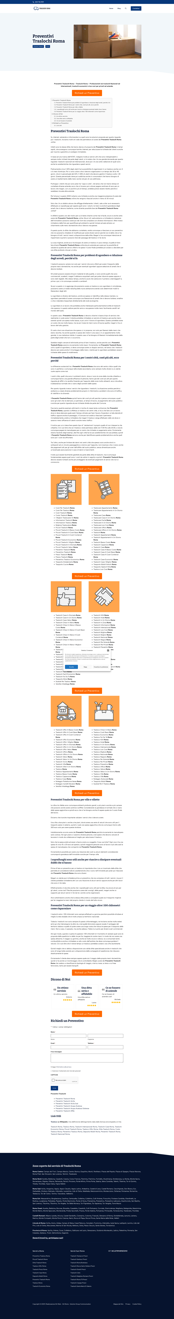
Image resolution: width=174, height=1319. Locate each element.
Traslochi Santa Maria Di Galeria (81, 1286)
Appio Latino (76, 1189)
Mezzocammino (96, 1191)
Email (53, 1043)
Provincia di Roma (40, 1230)
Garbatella (36, 1191)
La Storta (126, 1179)
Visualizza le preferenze (101, 667)
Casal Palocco (79, 1223)
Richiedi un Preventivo (87, 93)
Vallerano (69, 1194)
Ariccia (60, 1216)
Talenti (115, 1181)
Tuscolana (61, 1194)
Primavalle (108, 1211)
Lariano (133, 1216)
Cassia (66, 1179)
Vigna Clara (50, 1184)
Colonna (88, 1216)
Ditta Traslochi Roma (107, 1129)
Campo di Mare (68, 1223)
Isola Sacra (114, 1223)
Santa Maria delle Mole (104, 1218)
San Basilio (135, 1201)
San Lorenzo (57, 1174)
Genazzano (91, 1230)
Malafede (86, 1191)
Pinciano (72, 1181)
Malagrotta (128, 1208)
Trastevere (73, 1174)
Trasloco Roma (68, 1127)
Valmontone (56, 1233)
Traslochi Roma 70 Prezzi (79, 1279)
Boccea (59, 1208)
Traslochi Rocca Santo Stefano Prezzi (83, 1266)
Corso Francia (75, 1179)
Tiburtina (46, 1203)
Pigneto (59, 1201)
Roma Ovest (37, 1208)
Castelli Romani (39, 1216)
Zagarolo (65, 1233)
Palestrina (123, 1230)
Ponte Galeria (90, 1211)
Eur (134, 1189)
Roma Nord (37, 1179)
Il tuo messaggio (56, 1052)
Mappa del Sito (118, 1304)
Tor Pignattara (86, 1203)
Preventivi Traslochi (38, 46)
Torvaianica (110, 1226)
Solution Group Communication (80, 1304)
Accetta (71, 667)
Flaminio (91, 1179)
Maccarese (51, 1226)
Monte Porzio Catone (60, 1218)
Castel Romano (107, 1189)
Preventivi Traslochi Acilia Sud (67, 1104)
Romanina (133, 1191)
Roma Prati (37, 1174)
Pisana (81, 1211)
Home (111, 8)
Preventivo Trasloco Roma (72, 1132)
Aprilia (50, 1230)
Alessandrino (46, 1199)
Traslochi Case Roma (106, 1127)
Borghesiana (56, 1199)
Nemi (71, 1218)
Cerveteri (89, 1223)
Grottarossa (117, 1179)
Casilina (65, 1199)
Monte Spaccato (49, 1211)
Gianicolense (110, 1208)
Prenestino (100, 1201)
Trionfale (42, 1184)
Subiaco (43, 1233)
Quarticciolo (125, 1201)
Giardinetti (129, 1199)
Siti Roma (65, 1304)
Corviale (101, 1208)
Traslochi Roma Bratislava (79, 1263)
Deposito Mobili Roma (91, 1132)
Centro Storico (74, 1172)
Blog (119, 8)
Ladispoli (123, 1223)
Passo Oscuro (89, 1226)
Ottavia (51, 1181)
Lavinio (130, 1223)
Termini (65, 1174)
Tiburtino (53, 1203)
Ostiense (117, 1191)
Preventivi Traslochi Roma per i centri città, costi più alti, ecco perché (77, 105)
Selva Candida (107, 1181)
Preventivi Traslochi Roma (62, 100)
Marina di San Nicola (64, 1226)
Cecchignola (118, 1189)
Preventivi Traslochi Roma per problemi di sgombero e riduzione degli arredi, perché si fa (83, 102)
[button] (108, 650)
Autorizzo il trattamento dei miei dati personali (66, 1071)
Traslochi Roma (56, 1127)
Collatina (81, 1199)
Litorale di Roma (39, 1223)
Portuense (125, 1191)
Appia (56, 1189)
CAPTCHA (54, 1075)
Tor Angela (62, 1203)
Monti (90, 1172)
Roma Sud (36, 1189)
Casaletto (73, 1208)
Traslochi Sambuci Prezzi (79, 1259)
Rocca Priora (90, 1218)
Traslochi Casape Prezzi (78, 1283)
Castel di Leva (95, 1189)
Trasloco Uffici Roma (90, 1129)
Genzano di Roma (106, 1216)
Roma (47, 46)
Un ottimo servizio (62, 116)
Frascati (95, 1216)
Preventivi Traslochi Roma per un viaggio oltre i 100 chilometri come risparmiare (80, 111)
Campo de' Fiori (50, 1172)
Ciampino (80, 1216)
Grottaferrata (118, 1216)
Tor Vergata (106, 1203)
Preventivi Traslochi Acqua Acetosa (69, 1106)
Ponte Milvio (80, 1181)
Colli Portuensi (91, 1208)
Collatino (88, 1199)
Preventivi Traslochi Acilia (65, 1101)
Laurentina (67, 1191)
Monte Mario (37, 1211)
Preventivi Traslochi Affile (65, 1111)
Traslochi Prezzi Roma (40, 1269)
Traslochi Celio (75, 1273)
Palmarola (58, 1181)
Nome (52, 1039)
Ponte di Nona (81, 1201)
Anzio (53, 1223)
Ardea (58, 1223)
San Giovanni (47, 1174)
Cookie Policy (136, 1304)
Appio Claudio (65, 1189)
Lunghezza (43, 1201)
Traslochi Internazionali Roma (86, 1127)
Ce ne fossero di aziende (64, 121)
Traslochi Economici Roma (41, 1286)
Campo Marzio (62, 1172)
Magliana (119, 1208)
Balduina (51, 1179)
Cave (61, 1230)
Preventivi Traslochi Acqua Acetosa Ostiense (72, 1108)
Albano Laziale (51, 1216)
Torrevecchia (118, 1211)
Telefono (91, 1043)
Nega (85, 667)
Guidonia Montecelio (104, 1230)
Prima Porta (90, 1181)
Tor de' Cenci (46, 1194)
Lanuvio (127, 1216)
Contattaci (136, 8)
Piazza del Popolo (108, 1172)
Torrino (54, 1194)
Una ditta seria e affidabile (65, 118)
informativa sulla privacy (64, 1067)
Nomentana (37, 1181)
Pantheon (97, 1172)
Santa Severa (100, 1226)
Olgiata (45, 1181)
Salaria (98, 1181)
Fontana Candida (117, 1199)
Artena (55, 1230)
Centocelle (73, 1199)
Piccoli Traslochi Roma (73, 1129)
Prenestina (91, 1201)
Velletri (116, 1218)
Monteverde (60, 1211)
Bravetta (66, 1208)
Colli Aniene (97, 1199)
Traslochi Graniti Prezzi (78, 1269)
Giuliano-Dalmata (48, 1191)
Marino (35, 1218)
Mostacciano (108, 1191)
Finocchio (107, 1199)
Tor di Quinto (131, 1181)
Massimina (137, 1208)
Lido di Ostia (77, 1191)
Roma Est (36, 1199)
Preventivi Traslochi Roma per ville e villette (69, 107)
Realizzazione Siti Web (53, 1304)
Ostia (81, 1226)
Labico (115, 1230)
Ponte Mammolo (69, 1201)
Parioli (65, 1181)
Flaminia (84, 1179)
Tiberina (122, 1181)
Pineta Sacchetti (72, 1211)
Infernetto (59, 1191)
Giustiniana (107, 1179)
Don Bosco (128, 1189)
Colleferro (67, 1230)
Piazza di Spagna (122, 1172)
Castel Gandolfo (70, 1216)
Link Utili (59, 125)
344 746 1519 (39, 2)
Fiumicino (97, 1223)
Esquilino (84, 1172)
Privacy (128, 1304)
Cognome (91, 1039)
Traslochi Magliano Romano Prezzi (82, 1276)
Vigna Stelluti (60, 1184)
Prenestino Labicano (112, 1201)
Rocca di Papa (79, 1218)
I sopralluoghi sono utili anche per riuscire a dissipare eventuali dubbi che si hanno (81, 109)
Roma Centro (38, 1172)
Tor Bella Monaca (73, 1203)
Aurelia (44, 1179)
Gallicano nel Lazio (79, 1230)
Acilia (43, 1189)
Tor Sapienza (97, 1203)
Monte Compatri (45, 1218)
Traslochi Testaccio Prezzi (79, 1256)
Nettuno (75, 1226)
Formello (99, 1179)
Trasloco (54, 1122)
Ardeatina (85, 1189)
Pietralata (51, 1201)
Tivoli (49, 1233)
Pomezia (130, 1230)
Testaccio (36, 1194)
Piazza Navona (134, 1172)
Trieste (35, 1184)
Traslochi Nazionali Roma (60, 1134)
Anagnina (49, 1189)
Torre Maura (116, 1203)
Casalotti (59, 1179)
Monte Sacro (135, 1179)
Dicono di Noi (58, 114)
